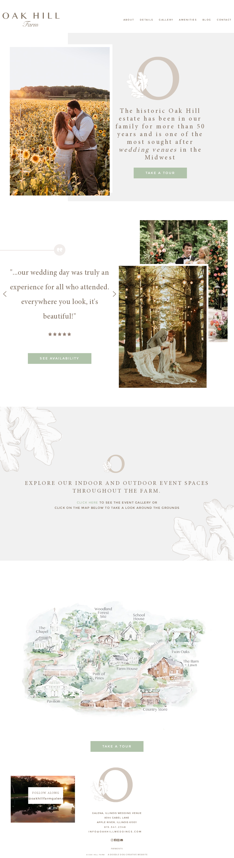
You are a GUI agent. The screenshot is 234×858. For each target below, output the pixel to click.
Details (146, 19)
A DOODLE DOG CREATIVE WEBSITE (128, 855)
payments (117, 849)
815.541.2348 (115, 827)
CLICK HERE (87, 502)
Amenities (188, 19)
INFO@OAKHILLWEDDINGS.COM (115, 831)
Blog (206, 19)
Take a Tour (160, 173)
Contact (224, 19)
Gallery (166, 19)
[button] (17, 121)
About (128, 19)
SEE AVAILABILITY (59, 358)
